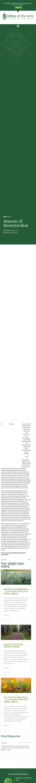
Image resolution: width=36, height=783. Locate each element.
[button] (18, 26)
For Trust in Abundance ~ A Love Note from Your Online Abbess (16, 699)
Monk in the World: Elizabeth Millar (13, 645)
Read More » (7, 615)
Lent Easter (14, 232)
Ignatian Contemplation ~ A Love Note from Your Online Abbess (16, 591)
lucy (2, 743)
